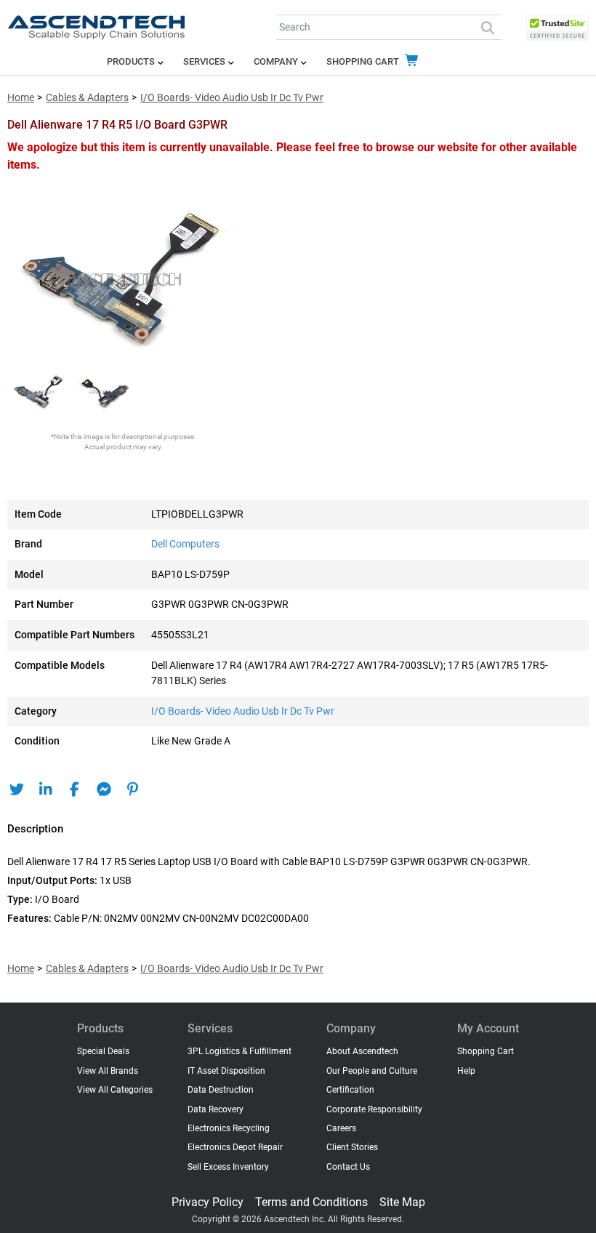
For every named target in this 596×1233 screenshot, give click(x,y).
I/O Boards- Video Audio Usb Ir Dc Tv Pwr (231, 98)
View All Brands (107, 1071)
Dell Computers (185, 544)
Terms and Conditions (311, 1202)
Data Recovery (215, 1109)
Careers (341, 1128)
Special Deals (103, 1051)
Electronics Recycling (229, 1128)
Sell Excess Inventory (228, 1167)
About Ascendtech (362, 1051)
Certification (350, 1090)
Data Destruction (221, 1090)
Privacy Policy (207, 1202)
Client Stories (352, 1147)
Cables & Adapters (87, 98)
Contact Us (348, 1167)
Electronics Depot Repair (235, 1147)
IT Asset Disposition (226, 1071)
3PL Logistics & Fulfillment (239, 1051)
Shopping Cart (363, 61)
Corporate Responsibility (374, 1109)
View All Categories (115, 1090)
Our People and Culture (371, 1071)
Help (466, 1071)
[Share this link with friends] (16, 789)
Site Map (402, 1202)
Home (20, 98)
